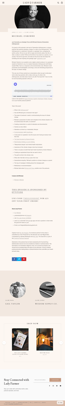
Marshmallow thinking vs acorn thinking (24, 142)
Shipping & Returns (22, 402)
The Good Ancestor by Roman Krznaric (24, 139)
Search (44, 402)
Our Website (17, 212)
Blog (14, 402)
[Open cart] (62, 3)
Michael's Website (19, 180)
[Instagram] (53, 386)
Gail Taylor (12, 304)
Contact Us (37, 402)
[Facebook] (49, 386)
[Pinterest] (56, 386)
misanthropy (29, 132)
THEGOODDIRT (31, 198)
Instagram (28, 215)
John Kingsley (24, 232)
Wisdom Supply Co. (46, 304)
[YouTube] (60, 386)
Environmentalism (19, 132)
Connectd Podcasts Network (21, 238)
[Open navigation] (3, 2)
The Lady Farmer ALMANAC (23, 218)
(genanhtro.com (41, 58)
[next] (61, 343)
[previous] (4, 343)
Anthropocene (24, 110)
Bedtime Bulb (45, 352)
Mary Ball (35, 236)
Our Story (7, 402)
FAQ (31, 402)
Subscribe (55, 380)
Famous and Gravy (29, 168)
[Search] (58, 3)
